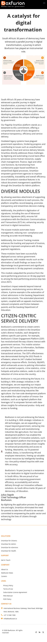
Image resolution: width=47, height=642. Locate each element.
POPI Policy (7, 599)
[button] (44, 3)
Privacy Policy (8, 585)
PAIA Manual (8, 596)
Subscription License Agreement (15, 592)
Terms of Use (8, 589)
